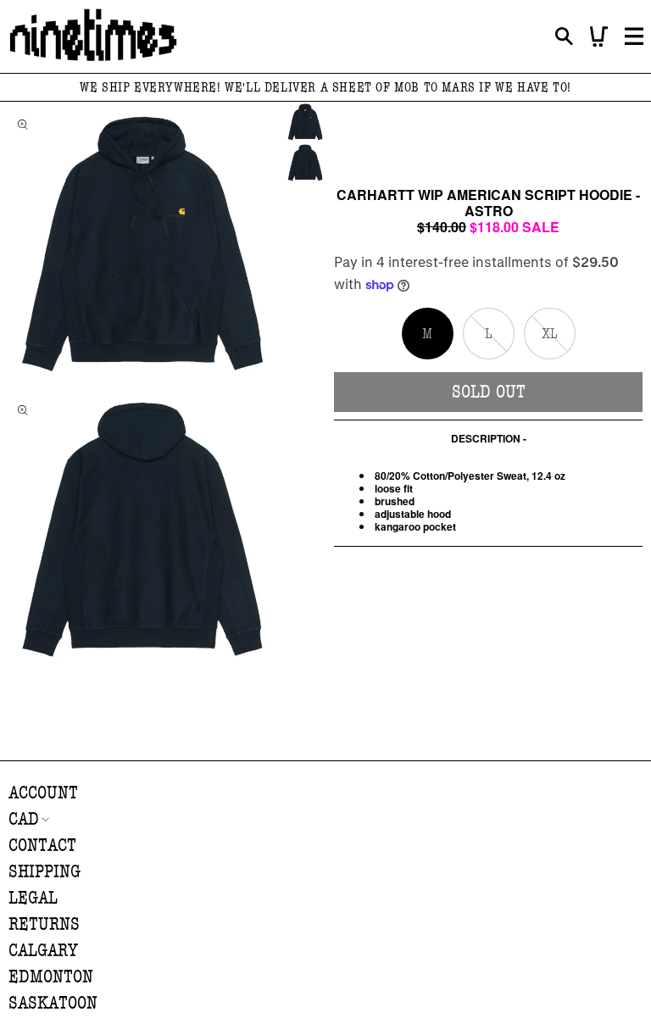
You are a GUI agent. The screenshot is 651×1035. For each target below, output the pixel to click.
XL (559, 342)
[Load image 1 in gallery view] (305, 122)
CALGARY (43, 950)
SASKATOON (52, 1003)
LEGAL (33, 898)
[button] (564, 36)
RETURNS (44, 924)
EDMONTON (50, 977)
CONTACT (42, 845)
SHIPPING (44, 871)
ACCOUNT (43, 793)
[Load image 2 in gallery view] (305, 162)
